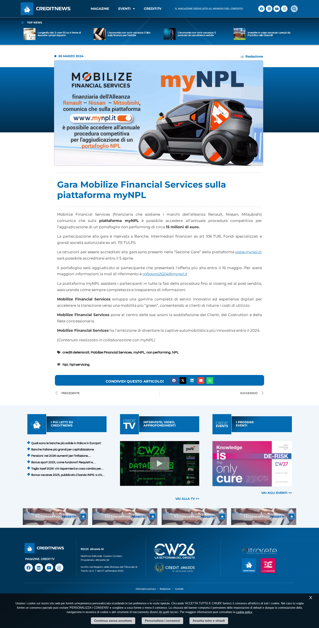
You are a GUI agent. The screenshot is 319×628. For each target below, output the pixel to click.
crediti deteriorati (75, 352)
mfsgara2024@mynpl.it (165, 274)
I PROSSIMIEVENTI (245, 423)
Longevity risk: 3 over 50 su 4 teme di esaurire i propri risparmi (59, 34)
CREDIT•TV (152, 9)
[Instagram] (284, 8)
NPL (175, 352)
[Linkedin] (269, 8)
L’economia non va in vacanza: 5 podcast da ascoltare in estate (197, 34)
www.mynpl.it (248, 252)
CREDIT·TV (47, 559)
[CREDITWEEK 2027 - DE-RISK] (252, 463)
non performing (158, 352)
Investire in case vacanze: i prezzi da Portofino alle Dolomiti (269, 34)
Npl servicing (79, 364)
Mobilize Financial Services (111, 352)
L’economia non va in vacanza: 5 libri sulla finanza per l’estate (129, 34)
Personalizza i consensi (162, 620)
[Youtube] (276, 8)
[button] (294, 8)
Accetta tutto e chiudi (209, 620)
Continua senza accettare (113, 620)
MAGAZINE (100, 9)
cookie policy (244, 612)
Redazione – (167, 589)
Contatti (179, 589)
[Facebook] (261, 8)
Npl (65, 364)
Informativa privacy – (148, 589)
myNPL (139, 352)
